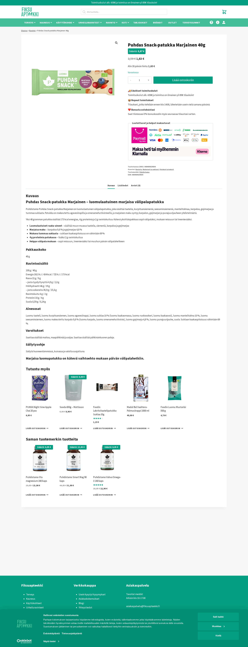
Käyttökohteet (34, 603)
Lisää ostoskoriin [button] (35, 428)
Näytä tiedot (49, 641)
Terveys (30, 594)
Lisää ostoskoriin (183, 80)
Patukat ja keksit (167, 169)
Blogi (81, 603)
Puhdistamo (144, 172)
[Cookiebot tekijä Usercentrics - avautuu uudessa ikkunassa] (24, 641)
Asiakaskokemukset (89, 598)
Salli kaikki (218, 617)
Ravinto (32, 30)
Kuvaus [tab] (111, 185)
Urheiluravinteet (35, 607)
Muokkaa (216, 626)
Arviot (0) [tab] (135, 185)
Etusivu (24, 30)
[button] (116, 42)
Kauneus (30, 598)
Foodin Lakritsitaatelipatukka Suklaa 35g (104, 410)
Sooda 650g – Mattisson (72, 407)
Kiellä (218, 635)
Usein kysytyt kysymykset (92, 594)
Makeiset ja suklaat (151, 169)
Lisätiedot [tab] (123, 185)
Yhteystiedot (85, 607)
